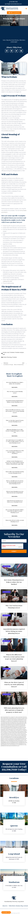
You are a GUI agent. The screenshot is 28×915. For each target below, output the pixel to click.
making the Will (7, 281)
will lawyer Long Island (4, 733)
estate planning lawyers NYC (22, 737)
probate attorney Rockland (22, 723)
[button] (26, 8)
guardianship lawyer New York (6, 744)
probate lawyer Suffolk (12, 727)
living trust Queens (24, 718)
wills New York (11, 737)
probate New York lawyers (4, 738)
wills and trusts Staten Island (21, 735)
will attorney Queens (11, 732)
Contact (25, 906)
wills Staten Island (15, 737)
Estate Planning (7, 357)
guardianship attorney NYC (15, 742)
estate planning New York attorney (19, 739)
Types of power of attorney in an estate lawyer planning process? (15, 501)
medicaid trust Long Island (17, 719)
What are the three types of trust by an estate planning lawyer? (15, 421)
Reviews (18, 906)
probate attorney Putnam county (7, 723)
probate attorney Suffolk (4, 724)
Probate (12, 352)
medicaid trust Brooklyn (10, 719)
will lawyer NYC (15, 733)
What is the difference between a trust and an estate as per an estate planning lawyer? (14, 411)
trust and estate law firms (11, 738)
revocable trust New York (13, 730)
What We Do (12, 906)
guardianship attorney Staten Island (5, 743)
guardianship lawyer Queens (22, 744)
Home (4, 40)
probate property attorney (4, 729)
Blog (22, 906)
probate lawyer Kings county (12, 725)
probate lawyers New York (15, 726)
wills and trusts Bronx (7, 734)
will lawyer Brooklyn (24, 732)
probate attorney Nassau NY (15, 722)
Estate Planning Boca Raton (6, 736)
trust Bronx (8, 731)
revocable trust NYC (20, 730)
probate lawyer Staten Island (5, 727)
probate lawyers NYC (22, 726)
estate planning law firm (12, 9)
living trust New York (15, 718)
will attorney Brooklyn (13, 731)
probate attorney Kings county (7, 722)
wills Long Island (7, 737)
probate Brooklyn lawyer (4, 725)
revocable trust (5, 731)
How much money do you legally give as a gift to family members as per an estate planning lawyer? (15, 441)
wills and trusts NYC (8, 735)
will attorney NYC (6, 732)
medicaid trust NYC (4, 720)
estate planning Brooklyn (11, 739)
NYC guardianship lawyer (15, 721)
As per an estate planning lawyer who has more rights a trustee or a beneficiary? (15, 452)
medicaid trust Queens (11, 720)
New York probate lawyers (8, 721)
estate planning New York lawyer (22, 740)
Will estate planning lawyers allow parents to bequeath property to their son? (15, 431)
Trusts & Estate (12, 8)
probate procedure (9, 130)
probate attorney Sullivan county (12, 724)
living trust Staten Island (4, 719)
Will (4, 354)
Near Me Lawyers (16, 745)
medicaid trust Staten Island (18, 720)
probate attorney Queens (15, 723)
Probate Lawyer (19, 352)
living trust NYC (20, 718)
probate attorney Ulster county (21, 724)
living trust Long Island (9, 718)
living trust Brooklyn (3, 718)
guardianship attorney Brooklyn (14, 741)
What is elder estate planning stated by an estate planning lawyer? (15, 472)
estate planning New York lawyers (5, 741)
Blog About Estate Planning (12, 40)
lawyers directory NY (7, 730)
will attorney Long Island (19, 731)
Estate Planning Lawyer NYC (15, 744)
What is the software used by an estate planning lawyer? (15, 521)
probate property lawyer (11, 729)
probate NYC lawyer (16, 728)
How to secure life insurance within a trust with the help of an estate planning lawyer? (15, 511)
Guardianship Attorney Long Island (14, 901)
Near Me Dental (12, 745)
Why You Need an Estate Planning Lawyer (15, 392)
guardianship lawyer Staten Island (5, 745)
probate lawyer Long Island (19, 725)
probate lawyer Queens (8, 726)
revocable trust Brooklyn (18, 729)
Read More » (15, 387)
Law (8, 352)
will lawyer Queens (20, 733)
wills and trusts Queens (14, 735)
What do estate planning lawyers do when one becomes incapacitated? (14, 492)
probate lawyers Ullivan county (19, 727)
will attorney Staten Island (17, 732)
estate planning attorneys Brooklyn (20, 738)
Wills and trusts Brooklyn (13, 734)
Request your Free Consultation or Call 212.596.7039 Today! (14, 767)
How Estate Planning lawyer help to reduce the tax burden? (14, 383)
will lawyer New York (10, 733)
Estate (4, 352)
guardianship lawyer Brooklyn (14, 743)
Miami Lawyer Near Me (13, 736)
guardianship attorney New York (6, 742)
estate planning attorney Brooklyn (13, 740)
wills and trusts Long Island (20, 734)
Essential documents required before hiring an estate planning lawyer (14, 401)
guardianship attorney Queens (23, 742)
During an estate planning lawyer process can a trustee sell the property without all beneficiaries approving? (14, 462)
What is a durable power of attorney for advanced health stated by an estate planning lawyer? (14, 482)
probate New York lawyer (9, 728)
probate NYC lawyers (22, 728)
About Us (5, 906)
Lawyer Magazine (19, 736)
